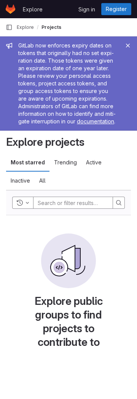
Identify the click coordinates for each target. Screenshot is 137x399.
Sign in (86, 9)
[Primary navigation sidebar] (9, 27)
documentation (95, 121)
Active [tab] (94, 162)
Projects (51, 27)
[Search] (119, 203)
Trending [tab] (65, 162)
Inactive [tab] (20, 180)
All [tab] (42, 180)
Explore (33, 9)
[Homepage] (10, 9)
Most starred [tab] (28, 162)
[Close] (127, 45)
